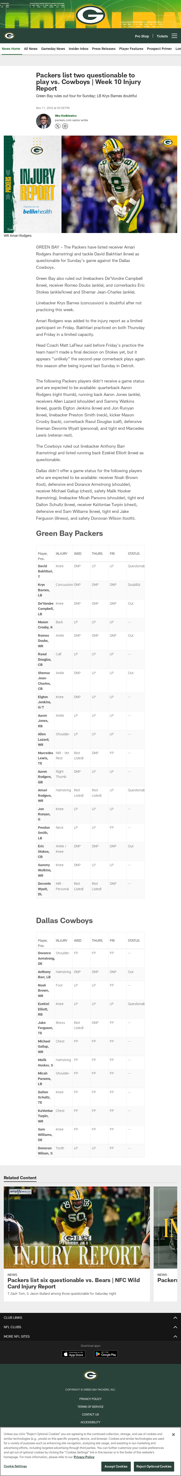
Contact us (90, 1414)
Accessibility (90, 1422)
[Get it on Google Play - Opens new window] (106, 1356)
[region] (90, 1451)
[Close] (173, 1434)
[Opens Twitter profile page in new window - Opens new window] (58, 126)
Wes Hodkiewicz (66, 115)
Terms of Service (90, 1406)
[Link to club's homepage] (9, 34)
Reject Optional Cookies (154, 1466)
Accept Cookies (116, 1466)
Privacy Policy (90, 1398)
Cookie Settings (15, 1466)
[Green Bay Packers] (90, 1376)
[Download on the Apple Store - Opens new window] (73, 1355)
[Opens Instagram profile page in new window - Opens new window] (65, 126)
